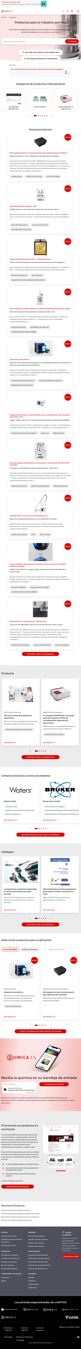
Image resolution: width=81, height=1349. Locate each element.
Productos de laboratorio (10, 1258)
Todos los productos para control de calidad (40, 1031)
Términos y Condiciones (24, 1337)
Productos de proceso (9, 1262)
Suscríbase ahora (70, 1256)
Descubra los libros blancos (38, 1255)
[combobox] (64, 949)
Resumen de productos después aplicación (16, 1220)
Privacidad (20, 1340)
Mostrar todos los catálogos (40, 924)
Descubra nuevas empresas (38, 1239)
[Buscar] (63, 11)
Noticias (31, 1277)
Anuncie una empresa (36, 1243)
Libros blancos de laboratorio (39, 1258)
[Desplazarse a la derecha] (45, 949)
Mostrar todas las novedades (40, 654)
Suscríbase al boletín (53, 1084)
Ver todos (6, 1103)
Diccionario (5, 1277)
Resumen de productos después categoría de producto (20, 1214)
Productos (32, 1281)
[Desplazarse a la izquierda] (41, 949)
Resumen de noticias (8, 1245)
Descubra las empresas (36, 1236)
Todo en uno (32, 1287)
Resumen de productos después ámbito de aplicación (20, 1217)
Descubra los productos (9, 1255)
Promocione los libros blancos (39, 1265)
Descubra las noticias (8, 1236)
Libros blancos (33, 1284)
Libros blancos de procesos (38, 1262)
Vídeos (3, 1281)
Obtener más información (17, 1187)
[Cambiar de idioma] (71, 11)
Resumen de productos (9, 1268)
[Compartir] (67, 11)
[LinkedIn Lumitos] (78, 1337)
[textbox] (63, 949)
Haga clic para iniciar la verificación (21, 1090)
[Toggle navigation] (78, 11)
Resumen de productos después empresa (15, 1210)
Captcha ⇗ (30, 1092)
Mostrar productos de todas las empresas (41, 835)
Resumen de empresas (36, 1246)
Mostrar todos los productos (40, 757)
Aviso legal (8, 1337)
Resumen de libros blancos (38, 1268)
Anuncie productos (8, 1265)
